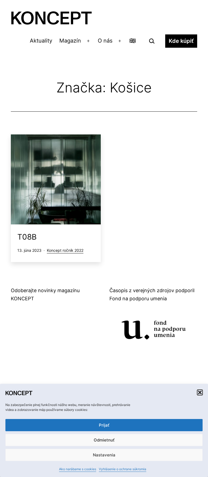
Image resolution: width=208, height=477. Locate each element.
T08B (27, 236)
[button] (200, 392)
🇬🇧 (132, 40)
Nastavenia (104, 454)
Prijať (104, 425)
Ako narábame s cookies (77, 469)
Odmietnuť (104, 440)
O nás (105, 40)
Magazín (70, 40)
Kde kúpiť (181, 41)
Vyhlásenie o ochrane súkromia (122, 469)
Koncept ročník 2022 (65, 250)
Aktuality (41, 40)
